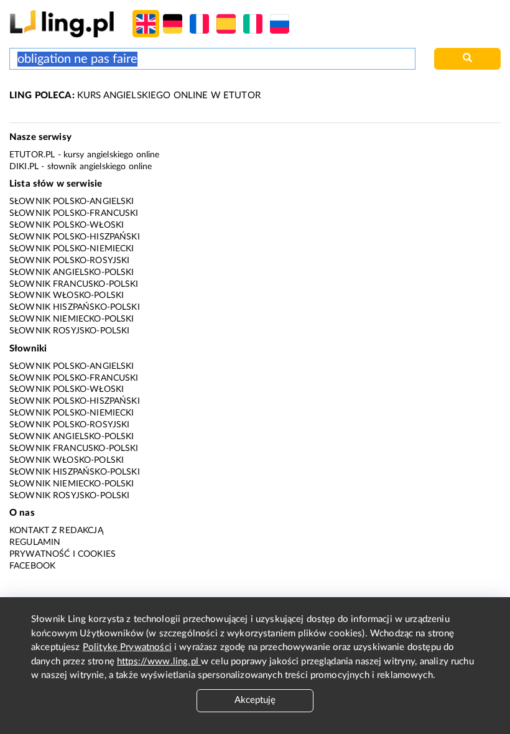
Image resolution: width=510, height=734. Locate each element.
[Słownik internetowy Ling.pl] (62, 23)
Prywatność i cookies (62, 554)
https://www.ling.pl (159, 661)
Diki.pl (24, 166)
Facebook (32, 566)
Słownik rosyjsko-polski (69, 331)
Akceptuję (255, 700)
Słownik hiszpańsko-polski (74, 307)
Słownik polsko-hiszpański (74, 237)
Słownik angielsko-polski (71, 272)
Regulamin (34, 542)
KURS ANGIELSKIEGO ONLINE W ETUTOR (135, 95)
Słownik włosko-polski (66, 295)
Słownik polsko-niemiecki (71, 248)
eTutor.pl (32, 155)
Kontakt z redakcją (56, 530)
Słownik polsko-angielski (71, 201)
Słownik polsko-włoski (66, 225)
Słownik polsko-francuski (74, 213)
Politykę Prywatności (127, 647)
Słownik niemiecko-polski (71, 319)
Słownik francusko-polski (74, 284)
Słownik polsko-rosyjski (69, 260)
